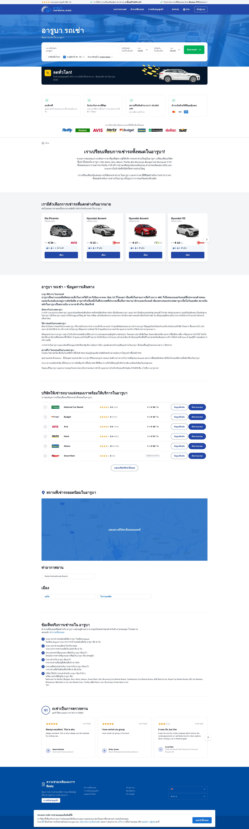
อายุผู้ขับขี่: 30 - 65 (74, 57)
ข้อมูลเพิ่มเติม (179, 407)
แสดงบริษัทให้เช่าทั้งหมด (124, 467)
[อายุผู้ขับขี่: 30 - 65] (64, 57)
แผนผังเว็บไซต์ (89, 794)
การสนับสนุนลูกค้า (156, 9)
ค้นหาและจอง (197, 407)
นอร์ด (47, 596)
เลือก (61, 255)
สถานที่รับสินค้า (51, 48)
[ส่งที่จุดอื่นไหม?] (46, 57)
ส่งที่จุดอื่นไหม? (54, 57)
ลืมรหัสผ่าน (130, 791)
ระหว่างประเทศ (119, 9)
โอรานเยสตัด (106, 596)
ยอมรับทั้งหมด (202, 820)
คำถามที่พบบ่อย (137, 9)
